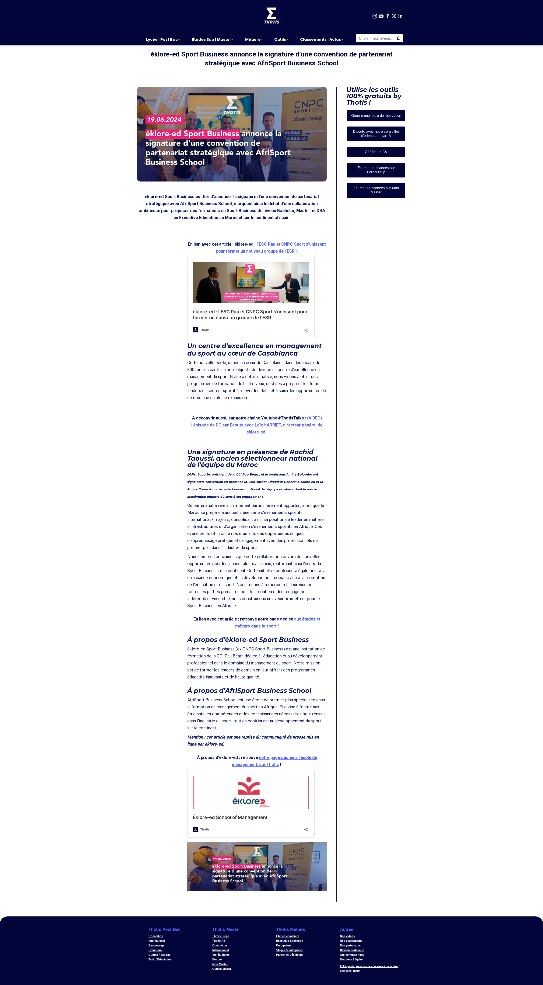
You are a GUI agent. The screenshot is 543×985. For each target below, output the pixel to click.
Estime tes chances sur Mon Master (376, 190)
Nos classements (351, 940)
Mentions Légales (351, 959)
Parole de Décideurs (289, 954)
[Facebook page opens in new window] (387, 16)
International (156, 940)
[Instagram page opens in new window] (375, 16)
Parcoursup (156, 945)
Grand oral (155, 950)
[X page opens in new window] (394, 16)
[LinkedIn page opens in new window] (400, 16)
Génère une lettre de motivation (376, 116)
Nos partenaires (350, 945)
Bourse (217, 959)
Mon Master (220, 964)
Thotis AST (219, 940)
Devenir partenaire (352, 950)
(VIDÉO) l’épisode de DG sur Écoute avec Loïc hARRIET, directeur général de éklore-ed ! (256, 425)
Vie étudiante (221, 954)
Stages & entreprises (289, 950)
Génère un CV (376, 152)
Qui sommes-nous (352, 954)
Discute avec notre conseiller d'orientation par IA (376, 133)
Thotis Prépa (220, 936)
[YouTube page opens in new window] (381, 16)
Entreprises (283, 945)
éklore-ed (307, 482)
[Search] (398, 38)
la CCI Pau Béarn (245, 474)
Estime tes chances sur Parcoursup (376, 170)
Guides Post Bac (159, 954)
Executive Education (289, 940)
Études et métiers (287, 936)
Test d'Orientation (160, 959)
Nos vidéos (347, 936)
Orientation (155, 936)
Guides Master (221, 968)
